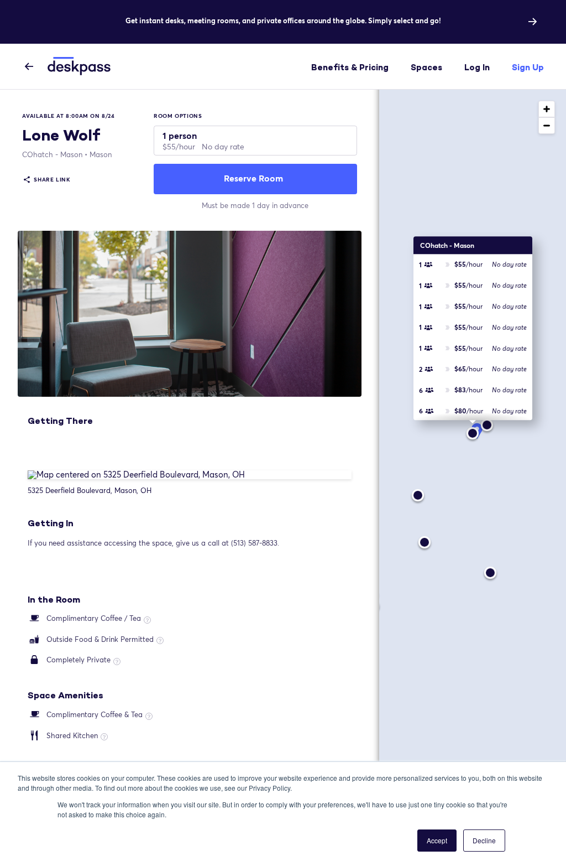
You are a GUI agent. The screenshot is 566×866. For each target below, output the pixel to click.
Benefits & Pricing (350, 67)
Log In (477, 67)
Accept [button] (437, 840)
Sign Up (528, 67)
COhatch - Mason (52, 154)
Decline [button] (484, 840)
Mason (101, 154)
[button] (472, 426)
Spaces (426, 67)
